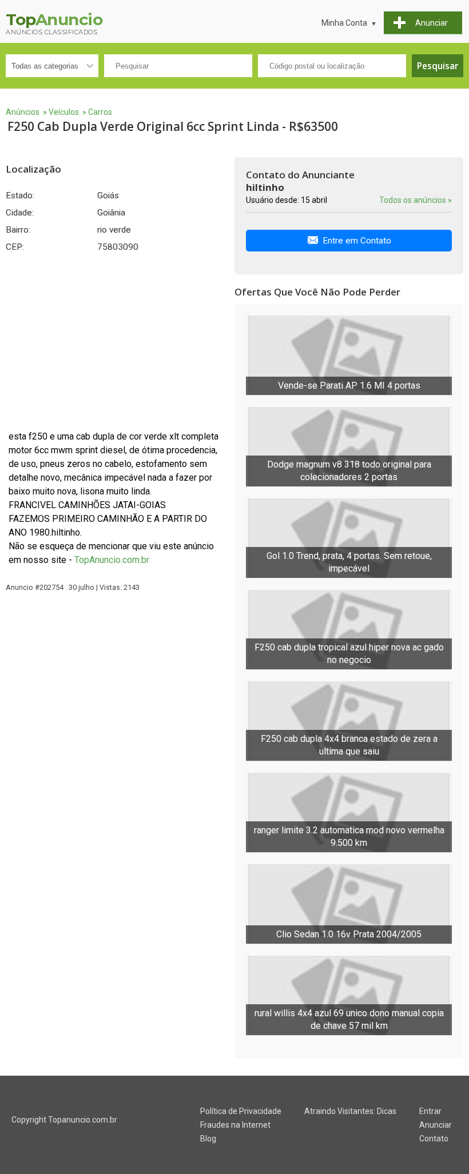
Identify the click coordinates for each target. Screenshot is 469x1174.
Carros (100, 112)
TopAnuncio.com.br (111, 559)
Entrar (430, 1111)
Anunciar (435, 1124)
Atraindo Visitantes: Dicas (350, 1111)
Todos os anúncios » (415, 200)
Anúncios (22, 112)
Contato (433, 1138)
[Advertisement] (114, 341)
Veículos (64, 112)
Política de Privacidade (240, 1111)
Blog (208, 1138)
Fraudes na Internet (235, 1124)
